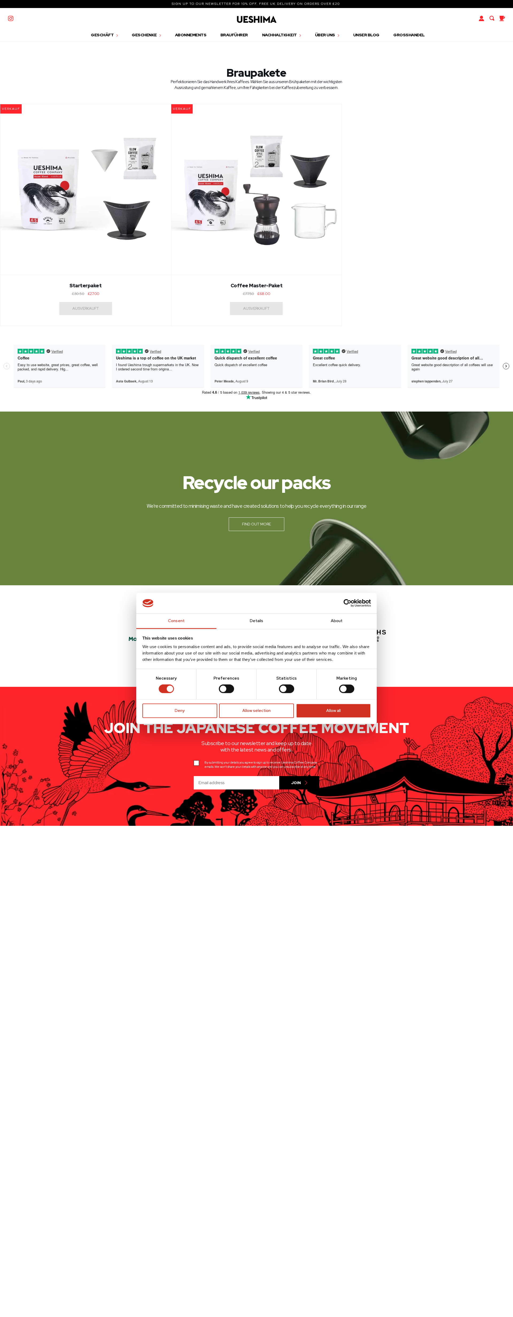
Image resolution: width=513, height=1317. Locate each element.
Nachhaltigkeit (280, 35)
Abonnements (191, 35)
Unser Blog (366, 35)
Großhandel (409, 35)
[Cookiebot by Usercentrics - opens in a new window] (347, 603)
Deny (180, 710)
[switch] (226, 689)
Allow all (333, 710)
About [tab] (337, 620)
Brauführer (234, 35)
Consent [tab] (176, 620)
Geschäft (102, 35)
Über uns (325, 35)
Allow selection (256, 710)
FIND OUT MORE (256, 524)
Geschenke (144, 35)
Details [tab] (256, 620)
